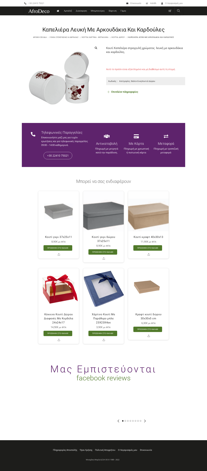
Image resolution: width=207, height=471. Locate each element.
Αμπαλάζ (68, 11)
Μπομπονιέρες (98, 11)
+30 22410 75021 (36, 3)
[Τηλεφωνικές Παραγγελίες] (33, 134)
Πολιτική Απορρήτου (105, 449)
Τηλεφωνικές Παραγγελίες (62, 132)
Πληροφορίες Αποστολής (65, 449)
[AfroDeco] (38, 11)
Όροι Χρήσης (86, 449)
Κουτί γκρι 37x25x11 (58, 237)
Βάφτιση (113, 11)
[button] (96, 48)
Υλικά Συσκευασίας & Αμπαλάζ (64, 37)
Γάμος (123, 11)
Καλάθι (153, 3)
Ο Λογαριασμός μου (174, 3)
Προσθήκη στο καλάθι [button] (57, 248)
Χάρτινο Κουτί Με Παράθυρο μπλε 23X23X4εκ (103, 318)
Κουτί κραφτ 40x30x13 (148, 237)
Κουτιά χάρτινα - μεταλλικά (95, 37)
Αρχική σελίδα (40, 37)
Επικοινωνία (135, 3)
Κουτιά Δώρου (118, 37)
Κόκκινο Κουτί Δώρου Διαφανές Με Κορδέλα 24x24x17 (58, 318)
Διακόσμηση (81, 11)
